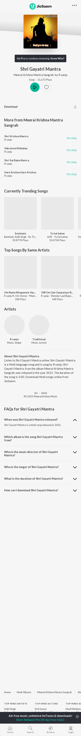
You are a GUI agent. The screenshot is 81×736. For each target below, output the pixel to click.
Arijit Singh (10, 708)
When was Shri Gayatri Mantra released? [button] (31, 419)
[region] (40, 692)
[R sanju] (14, 325)
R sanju (62, 74)
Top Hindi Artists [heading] (15, 703)
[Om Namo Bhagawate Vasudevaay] (20, 272)
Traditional (39, 339)
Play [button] (35, 87)
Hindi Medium (73, 708)
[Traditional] (39, 325)
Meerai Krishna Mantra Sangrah (34, 74)
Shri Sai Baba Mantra (16, 160)
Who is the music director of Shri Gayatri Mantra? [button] (31, 453)
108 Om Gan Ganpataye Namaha (57, 292)
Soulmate (20, 233)
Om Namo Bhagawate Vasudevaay (20, 292)
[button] (46, 87)
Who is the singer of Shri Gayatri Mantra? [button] (31, 467)
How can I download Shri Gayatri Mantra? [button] (31, 490)
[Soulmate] (20, 213)
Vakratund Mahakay (16, 148)
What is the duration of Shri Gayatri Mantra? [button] (33, 478)
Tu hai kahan (57, 233)
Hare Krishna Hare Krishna (20, 172)
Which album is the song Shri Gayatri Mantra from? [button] (33, 438)
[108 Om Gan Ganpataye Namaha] (57, 272)
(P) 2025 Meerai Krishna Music (40, 396)
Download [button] (11, 106)
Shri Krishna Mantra (16, 136)
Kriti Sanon (41, 708)
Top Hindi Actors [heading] (46, 703)
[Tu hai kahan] (57, 213)
